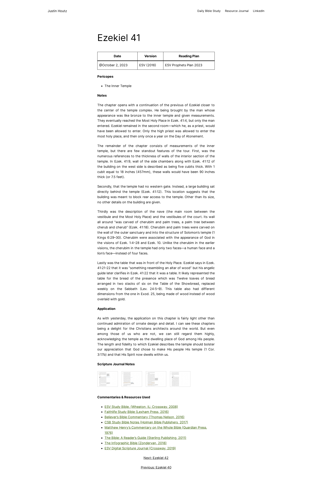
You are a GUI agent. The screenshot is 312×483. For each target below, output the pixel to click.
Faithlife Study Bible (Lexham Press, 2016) (137, 412)
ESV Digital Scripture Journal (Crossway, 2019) (140, 448)
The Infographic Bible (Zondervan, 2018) (136, 443)
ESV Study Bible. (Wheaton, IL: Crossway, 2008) (141, 407)
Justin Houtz (57, 11)
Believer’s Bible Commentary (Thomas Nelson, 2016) (145, 417)
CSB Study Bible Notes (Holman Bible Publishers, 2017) (146, 422)
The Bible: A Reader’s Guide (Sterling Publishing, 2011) (145, 438)
